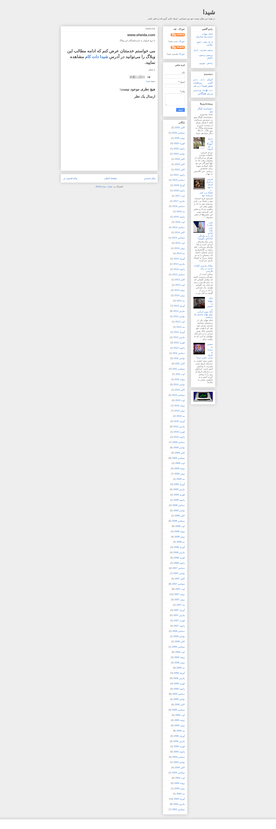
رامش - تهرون (206, 63)
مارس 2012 (179, 337)
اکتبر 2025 (180, 127)
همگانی (202, 93)
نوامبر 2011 (179, 358)
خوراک (181, 41)
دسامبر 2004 (178, 757)
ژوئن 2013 (179, 295)
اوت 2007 (180, 589)
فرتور (199, 86)
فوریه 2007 (179, 620)
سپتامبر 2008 (178, 521)
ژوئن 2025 (179, 138)
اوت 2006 (180, 652)
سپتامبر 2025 (178, 132)
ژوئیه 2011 (180, 379)
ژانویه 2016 (179, 216)
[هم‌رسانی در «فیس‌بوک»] (134, 77)
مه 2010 (180, 416)
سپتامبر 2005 (178, 709)
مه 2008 (180, 542)
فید (194, 86)
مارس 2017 (179, 201)
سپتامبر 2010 (178, 395)
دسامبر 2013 (178, 274)
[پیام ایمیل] (149, 77)
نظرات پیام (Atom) (104, 186)
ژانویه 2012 (179, 348)
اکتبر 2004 (180, 767)
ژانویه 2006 (179, 688)
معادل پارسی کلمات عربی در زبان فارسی (203, 268)
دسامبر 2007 (178, 568)
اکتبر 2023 (180, 164)
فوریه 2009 (179, 494)
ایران (210, 79)
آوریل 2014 (179, 258)
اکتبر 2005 (180, 704)
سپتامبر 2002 (178, 809)
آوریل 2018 (179, 185)
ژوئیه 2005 (179, 720)
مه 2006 (180, 667)
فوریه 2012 (179, 342)
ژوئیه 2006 (179, 657)
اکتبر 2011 (180, 363)
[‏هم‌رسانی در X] (137, 77)
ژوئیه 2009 (179, 468)
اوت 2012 (180, 321)
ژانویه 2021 (179, 175)
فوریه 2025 (179, 143)
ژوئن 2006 (179, 662)
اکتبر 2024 (180, 159)
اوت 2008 (180, 526)
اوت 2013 (180, 285)
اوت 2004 (180, 778)
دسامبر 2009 (178, 442)
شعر (210, 85)
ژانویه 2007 (179, 625)
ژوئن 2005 (179, 725)
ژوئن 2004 (179, 788)
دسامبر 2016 (178, 206)
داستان (202, 80)
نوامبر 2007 (179, 573)
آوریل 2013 (179, 305)
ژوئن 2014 (179, 248)
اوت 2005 (180, 715)
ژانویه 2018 (179, 190)
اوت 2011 (180, 374)
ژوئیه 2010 (179, 405)
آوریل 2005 (179, 736)
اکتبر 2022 (180, 169)
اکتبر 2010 (180, 389)
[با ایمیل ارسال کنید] (143, 77)
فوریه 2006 (179, 683)
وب (205, 90)
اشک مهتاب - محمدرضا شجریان (204, 35)
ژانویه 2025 (179, 148)
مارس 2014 (179, 264)
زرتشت (197, 82)
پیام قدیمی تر (70, 178)
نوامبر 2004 (179, 762)
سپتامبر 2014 (178, 237)
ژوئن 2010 (179, 410)
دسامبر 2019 (178, 180)
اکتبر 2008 (180, 515)
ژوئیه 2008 (179, 531)
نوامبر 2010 (179, 384)
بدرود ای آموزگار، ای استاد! (210, 143)
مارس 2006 (179, 678)
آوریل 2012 (179, 332)
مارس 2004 (179, 804)
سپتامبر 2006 (178, 646)
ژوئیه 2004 (179, 783)
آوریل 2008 (179, 547)
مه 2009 (180, 479)
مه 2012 (180, 327)
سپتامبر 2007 (178, 584)
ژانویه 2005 (179, 751)
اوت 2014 (180, 243)
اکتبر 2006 (180, 641)
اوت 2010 (180, 400)
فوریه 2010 (179, 431)
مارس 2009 (179, 489)
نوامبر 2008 (179, 510)
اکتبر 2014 (180, 232)
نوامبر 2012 (179, 316)
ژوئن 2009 (179, 473)
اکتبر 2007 (180, 578)
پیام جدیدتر (149, 178)
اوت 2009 (180, 463)
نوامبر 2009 (179, 447)
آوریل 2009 (179, 484)
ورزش (210, 93)
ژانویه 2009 (179, 500)
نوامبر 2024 (179, 153)
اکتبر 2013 (180, 279)
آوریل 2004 (179, 798)
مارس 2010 (179, 426)
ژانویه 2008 (179, 563)
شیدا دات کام (96, 56)
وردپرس (197, 90)
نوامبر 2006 (179, 636)
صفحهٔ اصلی (110, 178)
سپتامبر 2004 (178, 772)
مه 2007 (180, 605)
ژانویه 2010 (179, 437)
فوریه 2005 (179, 746)
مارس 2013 (179, 311)
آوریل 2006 (179, 673)
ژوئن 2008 (179, 536)
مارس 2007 (179, 615)
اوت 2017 (180, 195)
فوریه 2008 (179, 557)
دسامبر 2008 (178, 505)
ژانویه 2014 (179, 269)
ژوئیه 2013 (179, 290)
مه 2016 (180, 211)
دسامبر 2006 (178, 631)
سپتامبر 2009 (178, 458)
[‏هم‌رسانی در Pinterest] (131, 77)
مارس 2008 (179, 552)
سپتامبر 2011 (178, 368)
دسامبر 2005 (178, 694)
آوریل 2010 (179, 421)
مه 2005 (180, 730)
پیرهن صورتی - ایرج (203, 50)
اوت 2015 (180, 222)
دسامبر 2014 (178, 227)
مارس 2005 (179, 741)
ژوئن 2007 (179, 599)
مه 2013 (180, 300)
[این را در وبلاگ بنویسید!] (140, 77)
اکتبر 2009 (180, 452)
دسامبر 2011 (179, 353)
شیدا (209, 12)
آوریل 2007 (179, 610)
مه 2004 (180, 793)
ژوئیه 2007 (179, 594)
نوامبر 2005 (179, 699)
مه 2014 (180, 253)
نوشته (210, 90)
